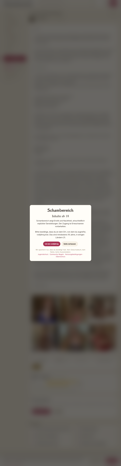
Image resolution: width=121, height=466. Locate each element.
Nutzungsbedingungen (73, 254)
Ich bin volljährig (51, 244)
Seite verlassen (70, 244)
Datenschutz (60, 256)
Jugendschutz (43, 254)
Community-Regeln (57, 254)
